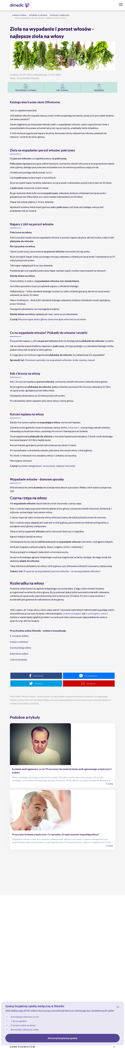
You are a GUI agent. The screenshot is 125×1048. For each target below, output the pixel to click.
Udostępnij (38, 675)
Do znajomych (91, 675)
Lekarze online (19, 15)
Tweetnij (38, 683)
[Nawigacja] (120, 4)
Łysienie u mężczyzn (59, 15)
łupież (49, 172)
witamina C (74, 427)
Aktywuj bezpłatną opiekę (62, 1038)
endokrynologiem (72, 613)
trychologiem (93, 613)
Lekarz (104, 613)
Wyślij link (91, 683)
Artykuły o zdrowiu (38, 15)
